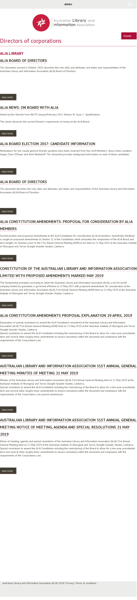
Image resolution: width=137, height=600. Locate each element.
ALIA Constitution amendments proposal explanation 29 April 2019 (66, 315)
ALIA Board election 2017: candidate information (47, 143)
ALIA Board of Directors (23, 60)
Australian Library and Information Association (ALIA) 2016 (33, 583)
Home (127, 36)
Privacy (70, 583)
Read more (9, 97)
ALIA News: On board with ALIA (29, 107)
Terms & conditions (86, 583)
